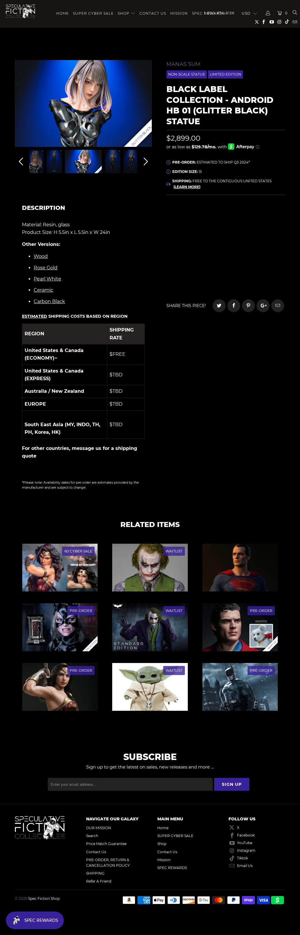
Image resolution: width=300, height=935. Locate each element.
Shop (123, 13)
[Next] (144, 105)
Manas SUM (183, 64)
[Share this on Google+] (263, 305)
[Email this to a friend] (277, 305)
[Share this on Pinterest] (248, 305)
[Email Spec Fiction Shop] (294, 22)
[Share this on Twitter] (219, 305)
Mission (179, 13)
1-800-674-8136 (219, 13)
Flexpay (260, 233)
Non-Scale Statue (186, 74)
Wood (41, 256)
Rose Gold (45, 268)
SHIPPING (95, 873)
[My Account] (268, 13)
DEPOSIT (196, 233)
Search (92, 836)
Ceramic (43, 290)
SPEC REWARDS (172, 868)
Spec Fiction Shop (44, 898)
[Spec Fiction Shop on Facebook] (263, 22)
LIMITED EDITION (225, 74)
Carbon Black (49, 301)
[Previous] (22, 105)
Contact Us (152, 13)
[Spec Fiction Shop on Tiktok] (287, 22)
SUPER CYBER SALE (93, 13)
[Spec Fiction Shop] (20, 11)
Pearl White (47, 279)
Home (62, 13)
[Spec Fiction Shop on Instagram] (279, 22)
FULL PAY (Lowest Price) (225, 217)
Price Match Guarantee (106, 843)
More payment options (260, 281)
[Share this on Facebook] (233, 305)
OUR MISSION (98, 828)
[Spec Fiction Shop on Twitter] (257, 23)
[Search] (294, 13)
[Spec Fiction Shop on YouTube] (271, 22)
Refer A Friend (98, 881)
